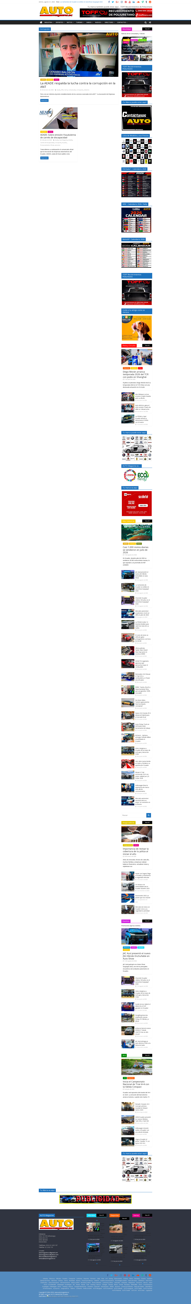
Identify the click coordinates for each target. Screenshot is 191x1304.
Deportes (59, 22)
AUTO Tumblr (126, 1290)
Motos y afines (75, 1282)
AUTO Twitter (138, 1288)
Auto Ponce (149, 1280)
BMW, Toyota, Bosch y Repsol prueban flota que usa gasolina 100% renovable (142, 690)
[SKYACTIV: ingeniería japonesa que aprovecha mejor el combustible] (127, 660)
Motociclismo (118, 1278)
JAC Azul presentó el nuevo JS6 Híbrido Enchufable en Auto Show (81, 2)
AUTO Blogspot (97, 1288)
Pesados (64, 1278)
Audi (87, 1284)
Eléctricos (126, 947)
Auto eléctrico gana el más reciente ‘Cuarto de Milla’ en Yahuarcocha (143, 407)
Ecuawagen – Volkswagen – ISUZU (51, 1286)
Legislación (149, 1290)
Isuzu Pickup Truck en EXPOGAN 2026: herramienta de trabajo (142, 726)
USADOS (96, 1280)
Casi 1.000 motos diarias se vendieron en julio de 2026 (135, 550)
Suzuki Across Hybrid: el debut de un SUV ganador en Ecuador (142, 1006)
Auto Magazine (63, 140)
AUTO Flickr (141, 1290)
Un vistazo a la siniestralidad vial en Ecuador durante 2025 (142, 886)
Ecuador (64, 142)
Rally (98, 1278)
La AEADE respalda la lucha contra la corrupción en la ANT (77, 85)
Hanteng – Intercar (95, 1284)
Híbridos (140, 947)
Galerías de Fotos (45, 1280)
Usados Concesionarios (107, 1280)
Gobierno (86, 90)
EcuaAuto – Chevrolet (94, 1286)
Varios (88, 22)
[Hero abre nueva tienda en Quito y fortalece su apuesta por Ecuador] (127, 760)
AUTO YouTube (147, 1288)
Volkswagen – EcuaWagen (64, 1284)
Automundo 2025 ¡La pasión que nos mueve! (142, 897)
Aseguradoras (128, 845)
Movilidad (134, 42)
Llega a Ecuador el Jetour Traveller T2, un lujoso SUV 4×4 (142, 1141)
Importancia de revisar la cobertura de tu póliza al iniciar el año (136, 851)
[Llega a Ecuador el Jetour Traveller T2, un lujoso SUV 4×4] (127, 1138)
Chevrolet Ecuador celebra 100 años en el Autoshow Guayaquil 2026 (142, 601)
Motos (69, 22)
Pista (140, 368)
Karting (111, 1278)
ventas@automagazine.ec (47, 1258)
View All (147, 29)
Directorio (109, 22)
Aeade (58, 90)
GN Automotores (65, 1282)
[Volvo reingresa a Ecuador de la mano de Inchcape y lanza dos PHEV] (127, 747)
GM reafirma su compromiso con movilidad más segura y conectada (137, 48)
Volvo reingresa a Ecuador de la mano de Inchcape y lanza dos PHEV (142, 751)
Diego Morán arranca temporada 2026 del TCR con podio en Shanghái (135, 374)
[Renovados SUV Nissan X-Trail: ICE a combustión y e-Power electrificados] (127, 673)
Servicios (117, 1286)
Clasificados (43, 1282)
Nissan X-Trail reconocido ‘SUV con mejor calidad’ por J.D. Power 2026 (142, 775)
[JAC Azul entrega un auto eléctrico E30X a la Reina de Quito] (127, 1040)
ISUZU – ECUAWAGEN (50, 1284)
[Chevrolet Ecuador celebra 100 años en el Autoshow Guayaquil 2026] (127, 597)
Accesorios (56, 1288)
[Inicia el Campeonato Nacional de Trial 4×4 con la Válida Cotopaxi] (136, 1060)
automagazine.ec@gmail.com (48, 1253)
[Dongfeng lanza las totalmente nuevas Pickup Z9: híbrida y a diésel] (127, 1014)
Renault (111, 1284)
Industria (48, 22)
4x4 (125, 1078)
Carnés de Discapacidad (47, 142)
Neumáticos (148, 1286)
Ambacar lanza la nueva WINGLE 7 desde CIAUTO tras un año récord (143, 1031)
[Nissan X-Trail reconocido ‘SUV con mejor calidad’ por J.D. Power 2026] (127, 771)
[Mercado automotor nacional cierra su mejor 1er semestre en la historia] (127, 797)
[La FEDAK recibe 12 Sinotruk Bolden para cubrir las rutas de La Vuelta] (127, 621)
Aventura (149, 1278)
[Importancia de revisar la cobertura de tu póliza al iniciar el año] (136, 827)
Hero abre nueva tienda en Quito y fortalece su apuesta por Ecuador (142, 763)
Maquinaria (132, 1282)
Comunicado (72, 90)
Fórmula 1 (93, 1278)
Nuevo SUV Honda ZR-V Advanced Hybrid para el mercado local (143, 715)
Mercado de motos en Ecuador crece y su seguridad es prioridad (142, 909)
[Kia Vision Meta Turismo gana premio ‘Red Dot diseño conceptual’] (127, 699)
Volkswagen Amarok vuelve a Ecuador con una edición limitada (142, 1130)
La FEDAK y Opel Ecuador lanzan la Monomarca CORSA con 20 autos (141, 419)
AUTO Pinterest (116, 1290)
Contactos (121, 22)
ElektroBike (134, 1284)
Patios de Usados (139, 1286)
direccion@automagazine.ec (48, 1256)
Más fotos (54, 1280)
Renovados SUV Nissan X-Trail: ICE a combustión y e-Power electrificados (142, 677)
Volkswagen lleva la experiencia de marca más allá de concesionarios (142, 788)
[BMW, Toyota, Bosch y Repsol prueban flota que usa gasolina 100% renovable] (127, 686)
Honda (121, 1284)
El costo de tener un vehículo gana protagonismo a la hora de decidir (143, 638)
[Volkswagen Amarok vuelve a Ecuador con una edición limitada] (127, 1127)
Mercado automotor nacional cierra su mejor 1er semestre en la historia (142, 801)
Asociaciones (104, 1286)
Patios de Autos (132, 1280)
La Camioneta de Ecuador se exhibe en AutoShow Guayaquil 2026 (142, 588)
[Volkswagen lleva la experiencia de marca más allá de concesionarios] (127, 784)
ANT (62, 90)
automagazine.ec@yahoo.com (48, 1255)
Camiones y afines (108, 1282)
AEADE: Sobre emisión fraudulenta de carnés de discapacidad (58, 136)
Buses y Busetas (96, 1282)
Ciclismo (125, 1278)
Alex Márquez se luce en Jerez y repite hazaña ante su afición (143, 396)
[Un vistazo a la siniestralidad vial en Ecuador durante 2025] (127, 884)
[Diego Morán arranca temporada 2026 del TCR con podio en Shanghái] (136, 350)
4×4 (106, 1278)
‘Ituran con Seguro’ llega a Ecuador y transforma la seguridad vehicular (143, 875)
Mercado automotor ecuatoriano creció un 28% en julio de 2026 (142, 613)
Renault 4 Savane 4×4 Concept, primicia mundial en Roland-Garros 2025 (142, 1107)
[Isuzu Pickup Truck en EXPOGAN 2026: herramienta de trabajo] (127, 723)
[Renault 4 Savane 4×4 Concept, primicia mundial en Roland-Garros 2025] (127, 1103)
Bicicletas (137, 1278)
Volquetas (124, 1282)
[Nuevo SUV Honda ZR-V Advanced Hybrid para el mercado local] (127, 712)
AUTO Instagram (128, 1288)
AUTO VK (134, 1290)
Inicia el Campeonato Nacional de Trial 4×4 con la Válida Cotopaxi (136, 1084)
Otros (140, 1284)
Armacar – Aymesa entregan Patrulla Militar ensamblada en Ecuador (143, 738)
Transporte (72, 1278)
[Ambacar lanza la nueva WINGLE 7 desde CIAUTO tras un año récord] (127, 1027)
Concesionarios (147, 1284)
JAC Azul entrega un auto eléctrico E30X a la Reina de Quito (142, 1043)
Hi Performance (47, 1288)
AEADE (43, 79)
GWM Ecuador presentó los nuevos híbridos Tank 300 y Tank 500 (143, 1119)
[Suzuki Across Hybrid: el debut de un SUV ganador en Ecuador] (127, 1003)
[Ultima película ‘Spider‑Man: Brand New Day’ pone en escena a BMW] (127, 647)
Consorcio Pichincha (127, 1286)
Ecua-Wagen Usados (121, 1280)
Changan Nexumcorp (80, 1286)
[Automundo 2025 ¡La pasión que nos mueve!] (127, 895)
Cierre (66, 90)
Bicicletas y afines (86, 1282)
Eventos (134, 947)
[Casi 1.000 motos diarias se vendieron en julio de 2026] (136, 525)
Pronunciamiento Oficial (47, 145)
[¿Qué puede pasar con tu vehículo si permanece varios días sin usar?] (138, 1244)
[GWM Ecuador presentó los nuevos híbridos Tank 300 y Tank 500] (127, 1116)
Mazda (83, 1284)
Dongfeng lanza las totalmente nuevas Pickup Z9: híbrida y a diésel (142, 1018)
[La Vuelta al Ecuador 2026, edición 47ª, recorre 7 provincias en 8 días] (115, 1245)
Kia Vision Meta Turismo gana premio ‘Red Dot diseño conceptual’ (142, 703)
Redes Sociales (87, 1288)
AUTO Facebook (108, 1288)
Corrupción (80, 90)
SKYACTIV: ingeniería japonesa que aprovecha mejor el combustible (142, 664)
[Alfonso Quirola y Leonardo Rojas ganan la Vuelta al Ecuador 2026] (115, 1225)
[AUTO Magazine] (41, 22)
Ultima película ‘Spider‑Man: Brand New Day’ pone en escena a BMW (141, 651)
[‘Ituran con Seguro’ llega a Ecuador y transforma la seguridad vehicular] (127, 873)
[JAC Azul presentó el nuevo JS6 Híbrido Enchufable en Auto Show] (127, 571)
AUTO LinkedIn (118, 1288)
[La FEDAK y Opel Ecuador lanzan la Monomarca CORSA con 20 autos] (127, 415)
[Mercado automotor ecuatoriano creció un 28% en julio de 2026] (127, 610)
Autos (150, 1282)
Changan (104, 1284)
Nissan (78, 1284)
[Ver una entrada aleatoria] (150, 22)
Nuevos (98, 22)
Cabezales (117, 1282)
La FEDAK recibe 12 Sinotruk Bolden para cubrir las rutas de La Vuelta (142, 625)
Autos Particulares (54, 1282)
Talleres (72, 1288)
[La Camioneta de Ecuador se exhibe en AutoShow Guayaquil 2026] (127, 584)
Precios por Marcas (87, 1280)
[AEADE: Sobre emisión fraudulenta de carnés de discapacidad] (58, 108)
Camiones (79, 1278)
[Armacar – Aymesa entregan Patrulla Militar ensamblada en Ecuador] (127, 734)
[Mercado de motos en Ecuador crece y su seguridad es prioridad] (127, 906)
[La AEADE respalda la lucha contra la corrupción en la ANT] (78, 34)
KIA (74, 1284)
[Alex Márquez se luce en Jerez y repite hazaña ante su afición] (127, 393)
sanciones (57, 145)
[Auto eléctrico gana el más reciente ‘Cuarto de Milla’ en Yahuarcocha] (127, 404)
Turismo (79, 22)
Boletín (71, 140)
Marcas (145, 1282)
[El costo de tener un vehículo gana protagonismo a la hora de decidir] (127, 634)
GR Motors (141, 1280)
